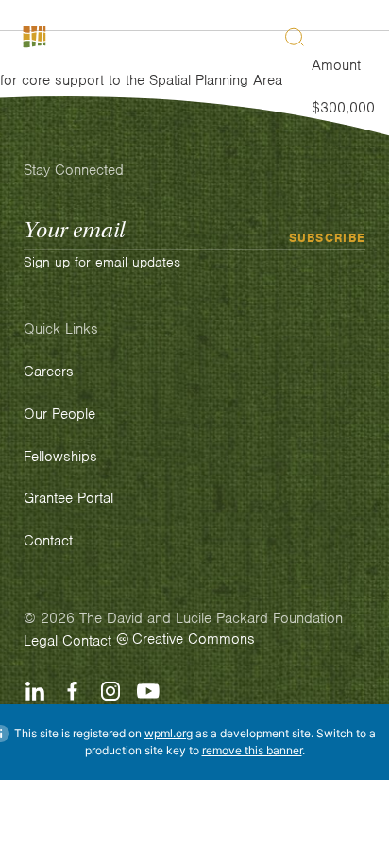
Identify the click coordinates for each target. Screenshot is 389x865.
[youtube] (148, 691)
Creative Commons (193, 639)
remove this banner (252, 750)
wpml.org (168, 733)
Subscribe (327, 238)
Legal (41, 640)
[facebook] (72, 691)
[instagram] (110, 691)
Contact (86, 640)
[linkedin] (35, 691)
